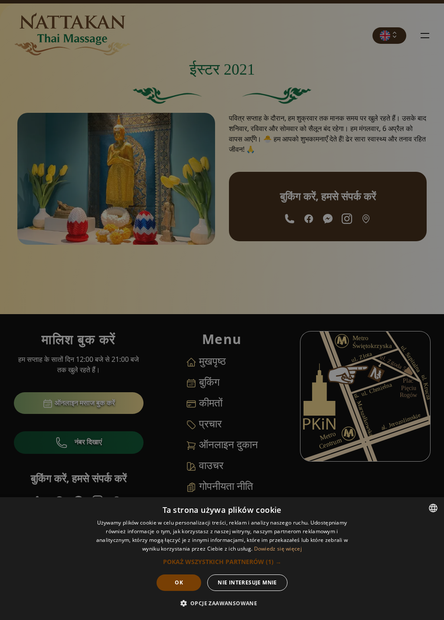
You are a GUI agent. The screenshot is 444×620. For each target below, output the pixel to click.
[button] (222, 562)
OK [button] (179, 582)
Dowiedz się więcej (278, 548)
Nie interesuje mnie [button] (247, 582)
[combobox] (433, 508)
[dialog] (222, 558)
